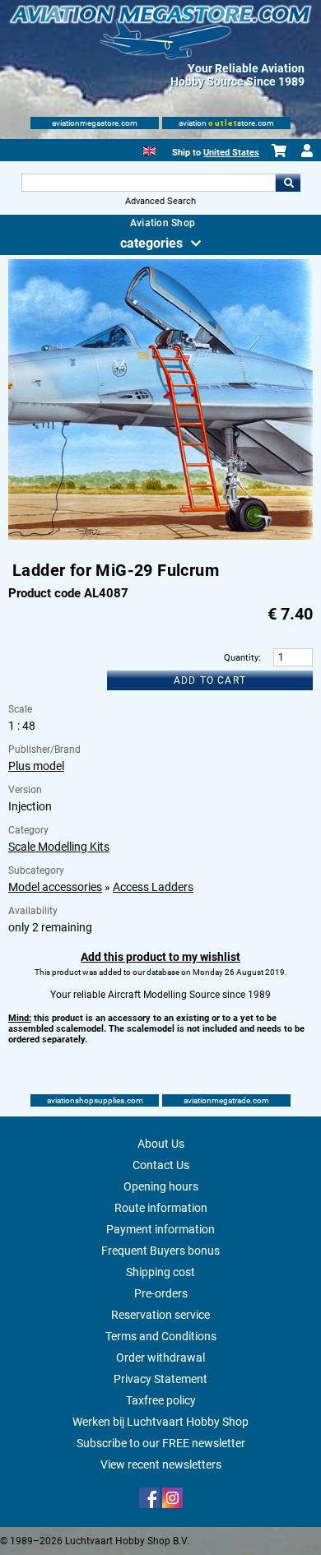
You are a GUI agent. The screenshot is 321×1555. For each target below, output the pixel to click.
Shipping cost (160, 1272)
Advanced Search (160, 201)
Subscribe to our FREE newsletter (161, 1443)
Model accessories (55, 887)
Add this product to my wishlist (160, 956)
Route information (160, 1207)
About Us (160, 1143)
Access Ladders (153, 887)
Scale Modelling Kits (58, 846)
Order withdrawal (160, 1357)
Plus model (36, 766)
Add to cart (210, 680)
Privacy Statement (160, 1379)
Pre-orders (161, 1293)
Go (288, 183)
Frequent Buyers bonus (160, 1250)
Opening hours (160, 1186)
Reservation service (160, 1314)
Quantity (241, 657)
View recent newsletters (160, 1464)
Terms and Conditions (160, 1336)
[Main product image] (161, 536)
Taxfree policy (161, 1400)
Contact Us (161, 1165)
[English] (149, 149)
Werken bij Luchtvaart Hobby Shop (160, 1421)
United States (231, 152)
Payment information (160, 1229)
